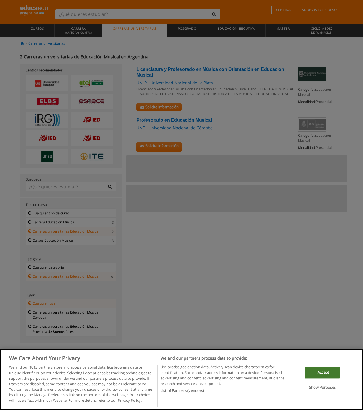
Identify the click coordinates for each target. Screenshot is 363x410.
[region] (181, 379)
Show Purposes (322, 387)
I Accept (322, 372)
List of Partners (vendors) (182, 390)
